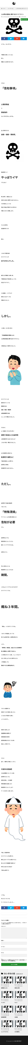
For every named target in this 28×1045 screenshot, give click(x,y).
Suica (16, 1002)
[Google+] (17, 38)
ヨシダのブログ (18, 1041)
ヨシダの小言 (10, 8)
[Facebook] (4, 38)
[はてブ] (23, 38)
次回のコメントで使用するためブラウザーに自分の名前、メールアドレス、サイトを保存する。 (13, 960)
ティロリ (3, 1002)
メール (3, 946)
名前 (2, 940)
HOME (3, 8)
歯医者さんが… (4, 988)
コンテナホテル (4, 1031)
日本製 (16, 1017)
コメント (3, 926)
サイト (2, 952)
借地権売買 (3, 1017)
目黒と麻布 (17, 988)
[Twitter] (11, 38)
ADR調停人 (17, 1031)
